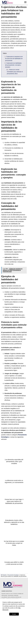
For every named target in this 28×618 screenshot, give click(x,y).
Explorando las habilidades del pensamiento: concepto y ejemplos (13, 65)
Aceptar (14, 614)
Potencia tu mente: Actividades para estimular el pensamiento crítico (15, 71)
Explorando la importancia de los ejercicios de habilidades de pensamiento (14, 58)
